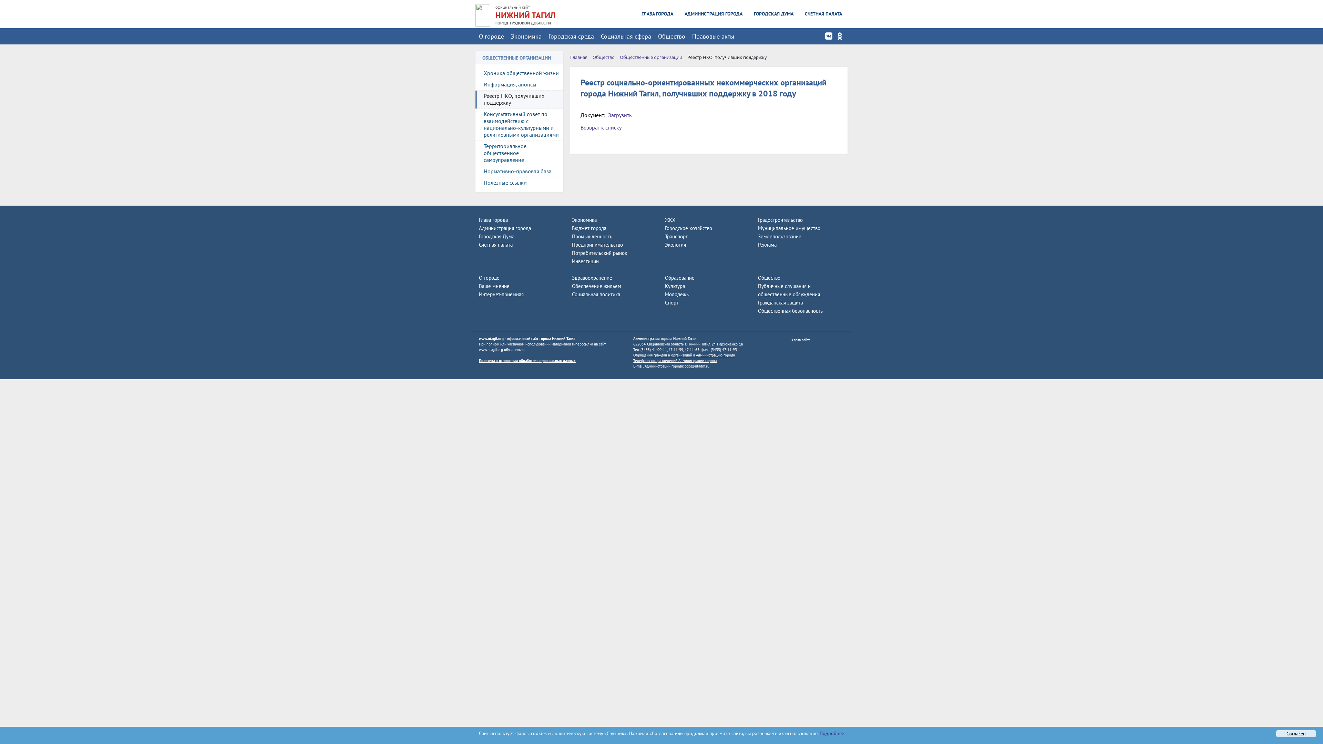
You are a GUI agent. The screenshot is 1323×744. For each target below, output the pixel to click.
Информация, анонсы (510, 84)
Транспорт (676, 236)
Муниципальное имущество (789, 228)
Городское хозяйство (688, 228)
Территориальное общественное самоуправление (505, 153)
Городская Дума (773, 14)
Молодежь (677, 294)
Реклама (767, 244)
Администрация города (713, 14)
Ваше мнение (494, 286)
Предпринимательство (597, 244)
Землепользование (779, 236)
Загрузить (620, 115)
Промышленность (592, 236)
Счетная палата (823, 14)
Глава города (657, 14)
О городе (491, 36)
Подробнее (831, 733)
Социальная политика (596, 294)
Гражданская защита (780, 302)
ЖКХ (670, 220)
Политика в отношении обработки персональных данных (527, 360)
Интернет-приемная (501, 294)
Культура (675, 286)
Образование (680, 278)
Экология (675, 244)
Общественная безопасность (790, 311)
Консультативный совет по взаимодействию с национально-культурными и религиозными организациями (521, 124)
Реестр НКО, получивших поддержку (514, 99)
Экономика (526, 36)
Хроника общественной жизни (521, 73)
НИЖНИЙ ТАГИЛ (525, 15)
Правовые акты (713, 36)
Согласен (1296, 734)
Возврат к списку (601, 127)
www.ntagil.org (491, 338)
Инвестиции (585, 261)
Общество (671, 36)
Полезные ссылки (505, 182)
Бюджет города (589, 228)
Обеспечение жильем (596, 286)
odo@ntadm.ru (697, 366)
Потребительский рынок (599, 253)
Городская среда (571, 36)
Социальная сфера (626, 36)
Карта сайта (800, 340)
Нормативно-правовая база (518, 171)
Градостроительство (780, 220)
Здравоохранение (592, 278)
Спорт (671, 302)
